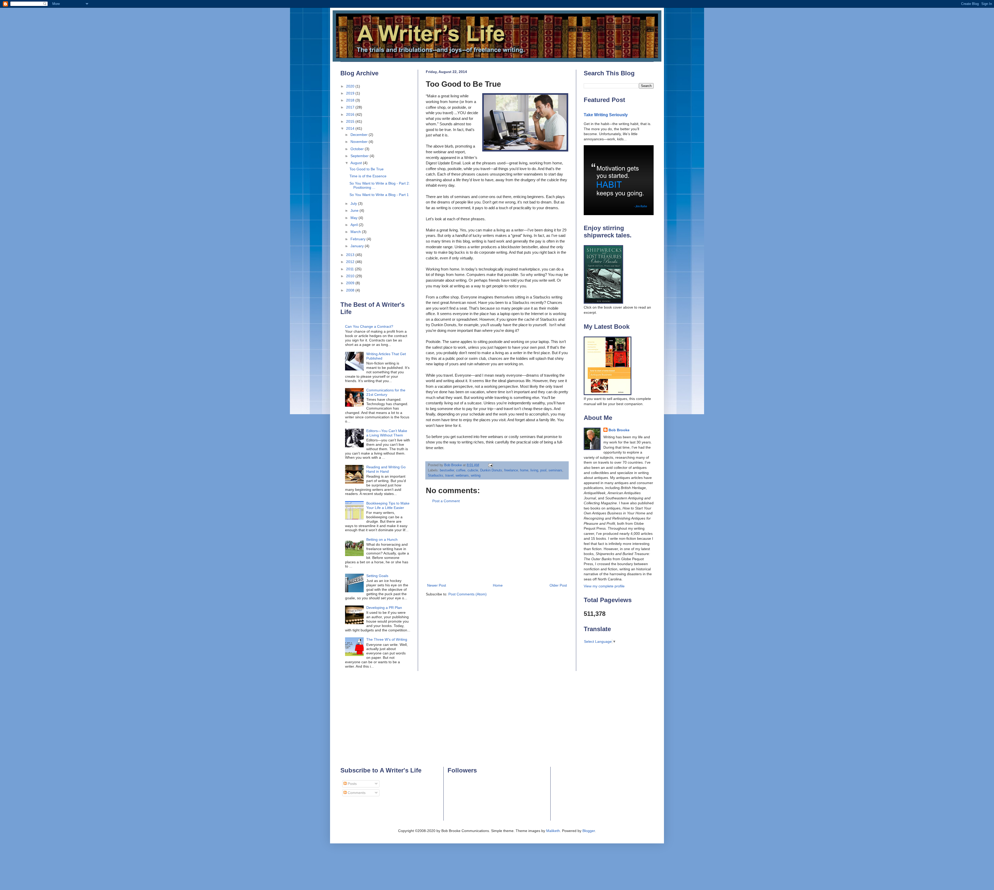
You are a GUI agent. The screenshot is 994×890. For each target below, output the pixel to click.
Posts (352, 784)
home (524, 470)
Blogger (588, 831)
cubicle (472, 470)
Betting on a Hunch (382, 539)
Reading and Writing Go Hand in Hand (386, 469)
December (359, 135)
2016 (350, 114)
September (360, 156)
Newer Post (436, 585)
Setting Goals (377, 576)
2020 (350, 86)
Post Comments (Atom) (467, 594)
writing (475, 475)
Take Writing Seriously (606, 114)
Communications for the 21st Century (385, 392)
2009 (350, 283)
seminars (555, 470)
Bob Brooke (619, 430)
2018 (350, 100)
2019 (350, 93)
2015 (350, 121)
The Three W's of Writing (386, 639)
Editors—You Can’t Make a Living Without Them (386, 433)
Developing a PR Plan (384, 608)
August (356, 163)
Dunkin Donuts (491, 470)
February (358, 239)
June (355, 210)
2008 (350, 290)
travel (449, 475)
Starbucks (435, 475)
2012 (350, 262)
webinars (462, 475)
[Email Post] (490, 465)
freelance (511, 470)
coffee (460, 470)
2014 (350, 128)
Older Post (558, 585)
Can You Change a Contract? (369, 326)
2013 (350, 255)
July (354, 203)
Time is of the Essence (367, 176)
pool (543, 470)
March (356, 232)
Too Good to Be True (366, 169)
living (534, 470)
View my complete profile (604, 586)
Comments (356, 793)
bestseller (447, 470)
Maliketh (553, 831)
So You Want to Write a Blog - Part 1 (379, 195)
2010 (350, 276)
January (357, 246)
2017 (350, 107)
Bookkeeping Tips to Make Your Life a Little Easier (388, 505)
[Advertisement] (497, 543)
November (359, 142)
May (354, 218)
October (357, 149)
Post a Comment (446, 501)
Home (498, 585)
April (354, 225)
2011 (350, 269)
